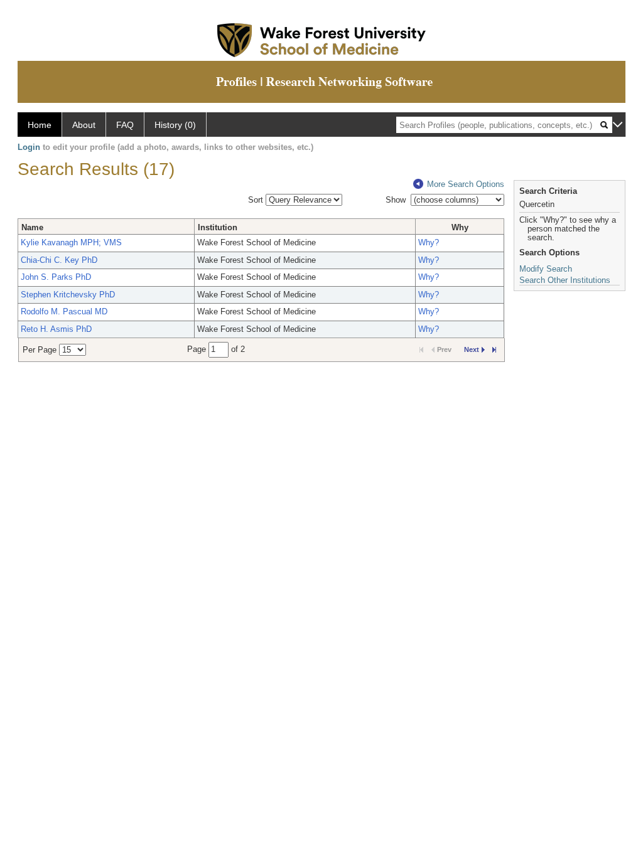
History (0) (175, 125)
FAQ (125, 125)
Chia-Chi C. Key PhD (59, 260)
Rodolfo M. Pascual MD (64, 311)
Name (32, 227)
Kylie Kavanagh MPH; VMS (71, 242)
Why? (428, 242)
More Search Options (465, 184)
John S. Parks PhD (56, 277)
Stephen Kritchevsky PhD (68, 294)
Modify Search (545, 269)
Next (471, 349)
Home (39, 125)
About (83, 125)
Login (29, 147)
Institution (217, 227)
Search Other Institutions (564, 280)
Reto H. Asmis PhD (56, 329)
